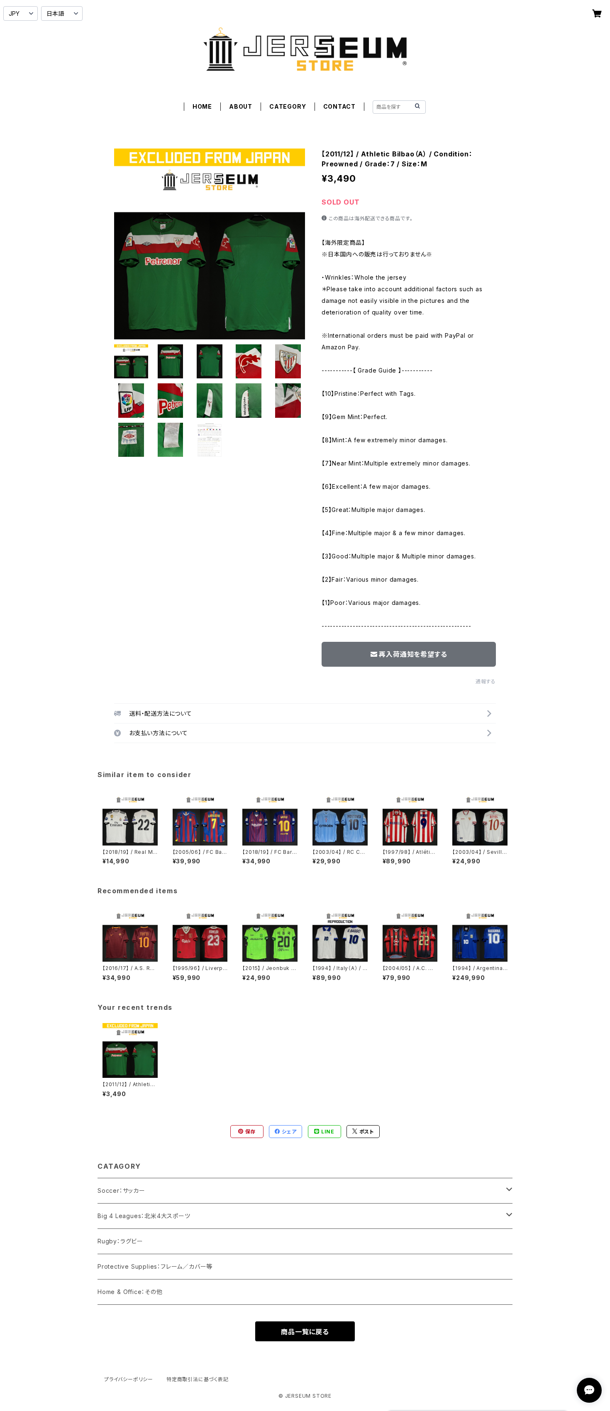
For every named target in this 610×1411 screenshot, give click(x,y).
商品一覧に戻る (305, 1332)
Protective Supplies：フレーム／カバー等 (155, 1266)
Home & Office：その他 (130, 1291)
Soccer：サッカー (121, 1190)
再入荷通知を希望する (413, 654)
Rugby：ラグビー (120, 1241)
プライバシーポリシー (128, 1379)
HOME (202, 106)
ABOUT (240, 106)
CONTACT (339, 106)
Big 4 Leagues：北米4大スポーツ (144, 1215)
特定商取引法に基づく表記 (197, 1379)
